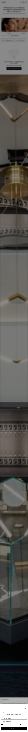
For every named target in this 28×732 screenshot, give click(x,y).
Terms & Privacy (17, 724)
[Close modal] (14, 366)
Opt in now (14, 729)
